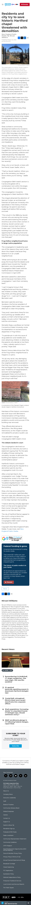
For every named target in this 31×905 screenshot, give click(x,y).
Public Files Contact (8, 787)
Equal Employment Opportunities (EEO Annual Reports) (14, 849)
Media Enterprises (8, 811)
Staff (4, 801)
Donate (25, 4)
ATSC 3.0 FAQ (16, 787)
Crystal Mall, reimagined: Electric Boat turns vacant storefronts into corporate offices (15, 701)
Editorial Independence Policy (12, 877)
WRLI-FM (19, 786)
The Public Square (8, 887)
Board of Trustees (8, 804)
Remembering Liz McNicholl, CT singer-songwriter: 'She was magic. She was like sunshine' (16, 679)
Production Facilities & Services (12, 881)
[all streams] (29, 903)
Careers (5, 815)
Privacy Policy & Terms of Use (11, 857)
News (5, 588)
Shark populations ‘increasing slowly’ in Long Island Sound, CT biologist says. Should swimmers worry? (16, 712)
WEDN (9, 784)
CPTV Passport (7, 845)
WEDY (17, 784)
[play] (2, 903)
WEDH (5, 784)
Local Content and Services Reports (13, 884)
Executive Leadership (9, 797)
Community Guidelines (10, 842)
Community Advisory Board (11, 808)
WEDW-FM (6, 786)
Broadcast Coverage (9, 863)
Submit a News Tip (8, 825)
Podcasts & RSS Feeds (9, 832)
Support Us (6, 821)
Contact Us (6, 818)
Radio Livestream (8, 835)
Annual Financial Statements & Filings (14, 860)
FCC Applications (8, 870)
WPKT (15, 786)
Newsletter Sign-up (9, 828)
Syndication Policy (8, 874)
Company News (8, 794)
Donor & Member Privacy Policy (12, 853)
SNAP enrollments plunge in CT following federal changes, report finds (17, 722)
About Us (6, 791)
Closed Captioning (8, 867)
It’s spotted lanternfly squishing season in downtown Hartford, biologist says (17, 690)
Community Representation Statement (14, 839)
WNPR (11, 786)
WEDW (13, 784)
